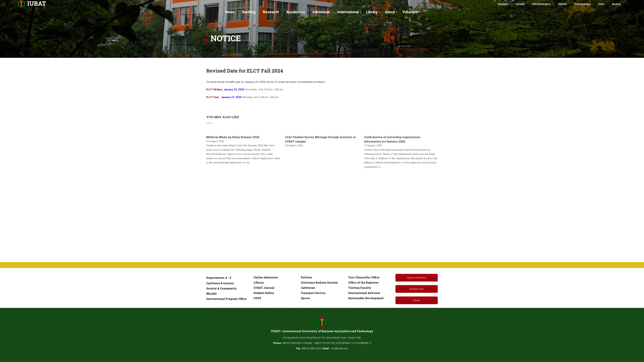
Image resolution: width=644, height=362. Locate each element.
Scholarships (582, 4)
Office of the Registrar (363, 282)
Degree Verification (416, 277)
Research (271, 12)
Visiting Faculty (359, 287)
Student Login (416, 289)
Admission (321, 12)
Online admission (266, 277)
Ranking (248, 12)
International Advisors (364, 293)
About (390, 12)
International (348, 12)
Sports (305, 298)
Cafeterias (308, 287)
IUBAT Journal (264, 287)
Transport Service (313, 293)
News (230, 12)
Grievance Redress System (319, 282)
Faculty (520, 4)
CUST (257, 298)
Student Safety (264, 293)
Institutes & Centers (220, 283)
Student (503, 4)
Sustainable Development (366, 298)
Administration (541, 4)
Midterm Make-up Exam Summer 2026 (232, 137)
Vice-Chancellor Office (363, 277)
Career (416, 300)
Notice (616, 4)
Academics (295, 12)
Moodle (211, 293)
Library (372, 12)
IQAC (601, 4)
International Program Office (226, 298)
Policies (306, 277)
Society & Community (221, 288)
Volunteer (410, 12)
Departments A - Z (218, 277)
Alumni (562, 4)
